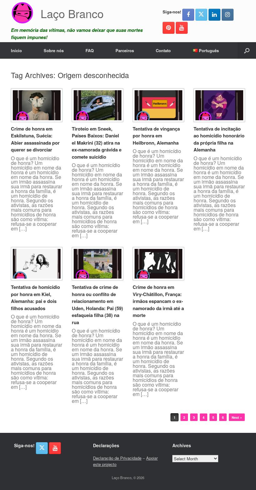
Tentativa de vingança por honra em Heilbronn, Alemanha (156, 135)
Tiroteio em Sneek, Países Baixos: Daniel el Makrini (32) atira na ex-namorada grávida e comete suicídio (96, 142)
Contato (163, 50)
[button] (247, 50)
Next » (237, 417)
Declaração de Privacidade (117, 458)
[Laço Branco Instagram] (228, 15)
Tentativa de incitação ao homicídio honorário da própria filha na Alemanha (219, 139)
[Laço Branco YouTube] (182, 28)
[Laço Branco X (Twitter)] (201, 15)
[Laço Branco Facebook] (188, 15)
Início (16, 50)
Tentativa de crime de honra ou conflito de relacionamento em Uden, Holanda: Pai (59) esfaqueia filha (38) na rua (97, 305)
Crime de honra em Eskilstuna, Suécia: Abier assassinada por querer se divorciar (35, 139)
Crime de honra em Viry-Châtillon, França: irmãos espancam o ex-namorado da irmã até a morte (158, 301)
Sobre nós (54, 50)
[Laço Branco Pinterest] (169, 28)
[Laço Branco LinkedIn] (214, 15)
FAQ (90, 50)
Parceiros (125, 50)
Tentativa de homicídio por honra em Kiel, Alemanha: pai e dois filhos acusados (35, 298)
